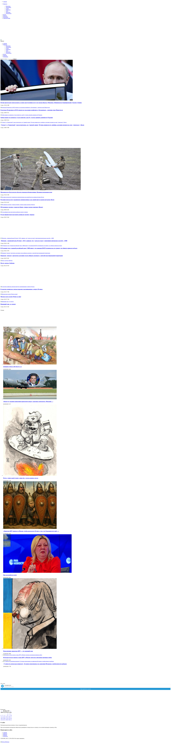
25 (1, 719)
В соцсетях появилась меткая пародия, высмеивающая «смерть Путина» (22, 289)
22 (7, 718)
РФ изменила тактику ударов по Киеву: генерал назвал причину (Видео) (22, 207)
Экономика (8, 7)
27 (4, 719)
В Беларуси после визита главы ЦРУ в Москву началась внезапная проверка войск (27, 657)
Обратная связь (6, 18)
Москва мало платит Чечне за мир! (11, 296)
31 (10, 719)
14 (6, 716)
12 (2, 716)
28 (6, 719)
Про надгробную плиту (10, 575)
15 (7, 716)
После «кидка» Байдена (7, 263)
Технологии (8, 13)
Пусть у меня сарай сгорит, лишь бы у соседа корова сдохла (20, 478)
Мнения (5, 15)
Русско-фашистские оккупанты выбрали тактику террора (17, 214)
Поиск (15, 59)
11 (1, 716)
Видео (4, 14)
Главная (5, 1)
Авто (7, 11)
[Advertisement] (85, 29)
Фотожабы (5, 17)
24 (10, 718)
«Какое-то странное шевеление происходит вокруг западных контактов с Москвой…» (28, 401)
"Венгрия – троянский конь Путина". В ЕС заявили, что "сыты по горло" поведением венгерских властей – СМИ (34, 240)
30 (9, 719)
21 (6, 718)
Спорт (7, 8)
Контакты (5, 736)
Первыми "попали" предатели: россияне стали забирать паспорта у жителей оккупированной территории (32, 255)
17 (10, 716)
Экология (8, 12)
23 (9, 718)
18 (1, 718)
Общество (8, 9)
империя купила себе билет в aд (12, 366)
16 (9, 716)
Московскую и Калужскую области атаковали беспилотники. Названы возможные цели (26, 192)
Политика (8, 6)
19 (2, 718)
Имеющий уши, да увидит (8, 304)
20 (4, 718)
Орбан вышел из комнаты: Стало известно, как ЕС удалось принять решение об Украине (27, 117)
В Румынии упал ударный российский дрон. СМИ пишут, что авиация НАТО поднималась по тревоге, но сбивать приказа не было (39, 248)
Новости (5, 3)
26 (2, 719)
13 (4, 716)
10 (10, 715)
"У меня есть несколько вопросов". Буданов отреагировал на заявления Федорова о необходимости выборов (35, 664)
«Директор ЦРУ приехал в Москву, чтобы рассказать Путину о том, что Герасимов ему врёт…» (31, 531)
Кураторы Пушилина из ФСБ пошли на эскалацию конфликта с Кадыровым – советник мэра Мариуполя (32, 110)
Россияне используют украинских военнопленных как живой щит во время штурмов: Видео (27, 199)
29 (7, 719)
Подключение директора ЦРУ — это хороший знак (18, 651)
